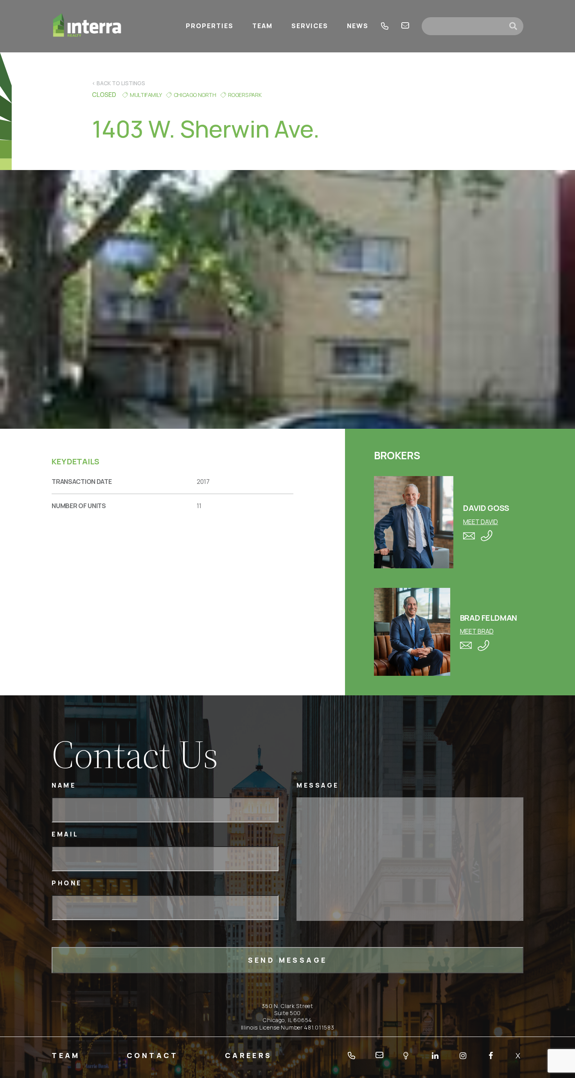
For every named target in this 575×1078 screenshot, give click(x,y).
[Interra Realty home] (87, 26)
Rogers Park (245, 94)
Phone (67, 883)
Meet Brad (477, 631)
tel (385, 26)
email (405, 26)
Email (65, 834)
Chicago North (195, 94)
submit (516, 26)
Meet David (480, 522)
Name (64, 785)
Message (317, 785)
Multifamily (146, 94)
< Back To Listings (118, 83)
